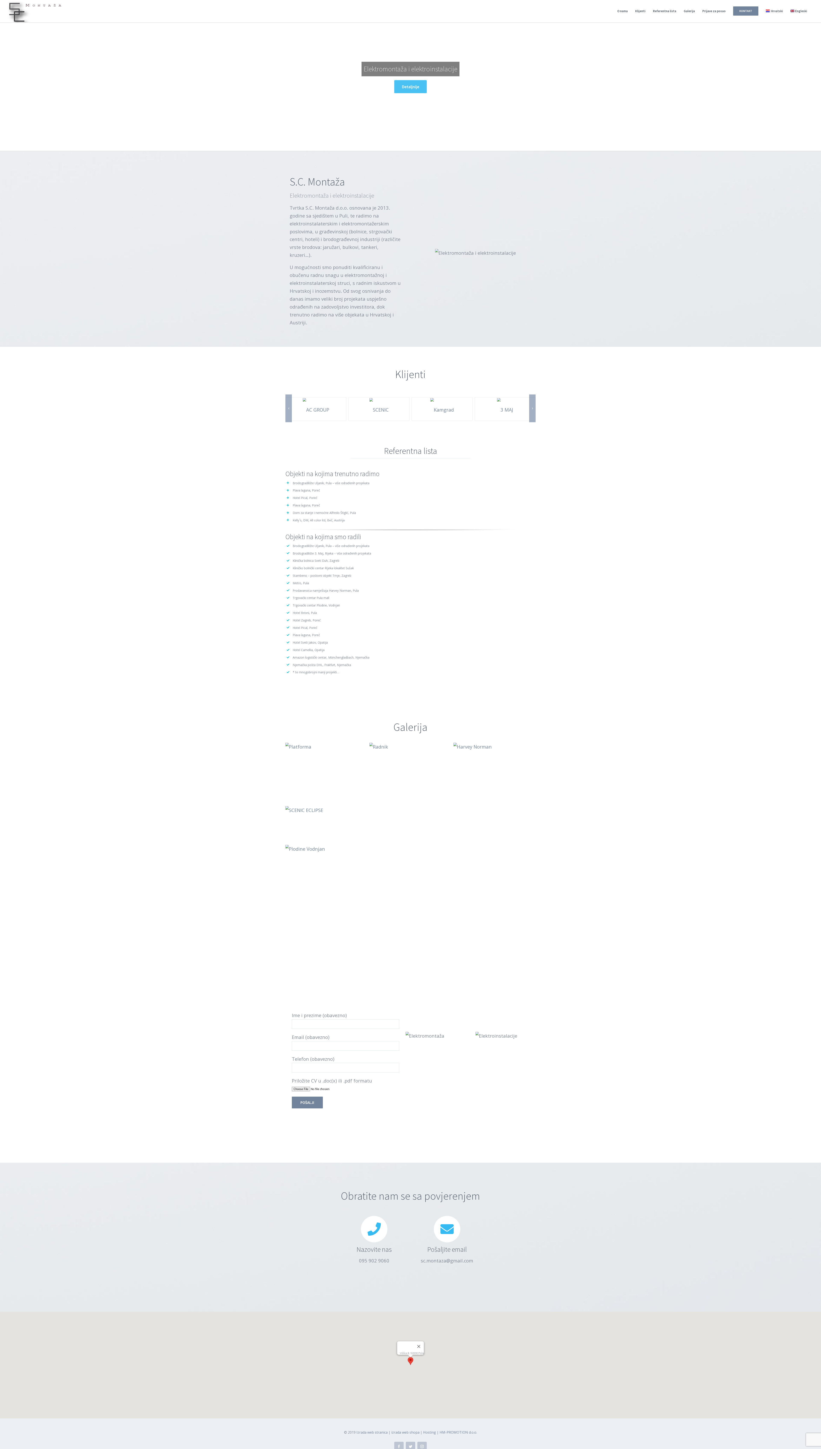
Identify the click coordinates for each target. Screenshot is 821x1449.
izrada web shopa (405, 1432)
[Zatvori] (419, 1346)
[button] (410, 1361)
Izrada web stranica (372, 1432)
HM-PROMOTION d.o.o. (458, 1432)
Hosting (429, 1432)
